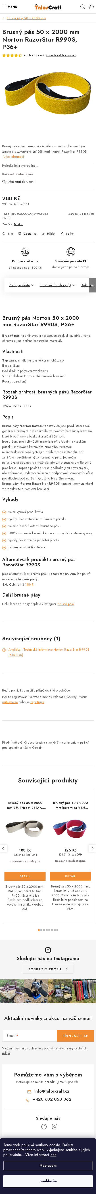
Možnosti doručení (21, 181)
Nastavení (48, 1165)
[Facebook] (44, 1126)
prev (3, 848)
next (92, 848)
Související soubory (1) (55, 285)
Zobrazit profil (45, 969)
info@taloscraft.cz (52, 1091)
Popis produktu (19, 285)
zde (53, 1154)
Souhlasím (48, 1181)
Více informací (13, 156)
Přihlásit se (75, 1036)
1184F (29, 584)
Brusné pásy (66, 604)
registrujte (37, 702)
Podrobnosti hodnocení (61, 55)
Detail (25, 876)
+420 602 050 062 (52, 1099)
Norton (18, 224)
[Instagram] (54, 1126)
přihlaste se (10, 702)
